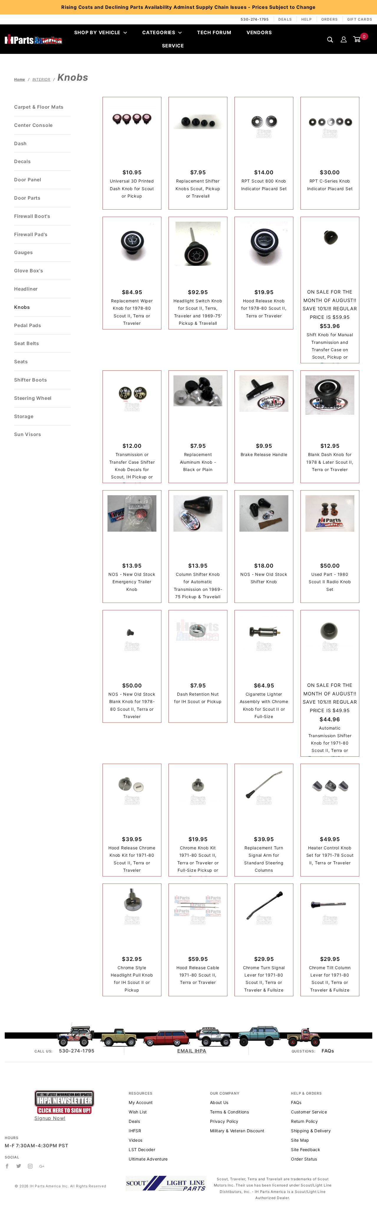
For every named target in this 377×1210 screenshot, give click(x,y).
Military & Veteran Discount (237, 1130)
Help (306, 19)
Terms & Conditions (229, 1111)
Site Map (300, 1140)
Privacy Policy (224, 1121)
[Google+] (41, 1166)
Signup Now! (49, 1118)
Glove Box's (28, 271)
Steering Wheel (33, 398)
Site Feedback (305, 1149)
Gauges (23, 252)
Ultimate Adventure (148, 1158)
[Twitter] (19, 1166)
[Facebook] (7, 1166)
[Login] (344, 39)
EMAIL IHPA (191, 1051)
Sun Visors (27, 434)
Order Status (304, 1158)
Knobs (22, 307)
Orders (329, 19)
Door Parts (27, 198)
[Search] (330, 39)
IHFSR (135, 1130)
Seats (21, 361)
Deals (285, 19)
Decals (22, 161)
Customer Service (309, 1111)
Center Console (33, 125)
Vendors (259, 32)
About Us (219, 1102)
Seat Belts (26, 343)
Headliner (26, 289)
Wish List (138, 1111)
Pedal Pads (27, 325)
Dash (20, 143)
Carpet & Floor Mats (39, 107)
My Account (141, 1102)
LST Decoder (142, 1149)
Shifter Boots (30, 380)
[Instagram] (30, 1166)
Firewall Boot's (32, 216)
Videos (135, 1140)
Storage (24, 416)
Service (173, 46)
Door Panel (27, 180)
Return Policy (304, 1121)
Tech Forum (214, 32)
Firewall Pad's (31, 234)
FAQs (328, 1051)
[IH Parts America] (33, 39)
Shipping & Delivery (311, 1130)
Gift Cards (359, 19)
